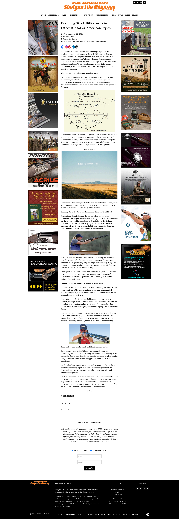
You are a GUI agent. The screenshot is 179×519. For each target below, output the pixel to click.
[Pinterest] (69, 47)
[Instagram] (66, 47)
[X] (76, 47)
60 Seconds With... (81, 451)
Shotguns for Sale (99, 451)
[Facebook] (62, 47)
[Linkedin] (73, 47)
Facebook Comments (68, 410)
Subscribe (89, 468)
